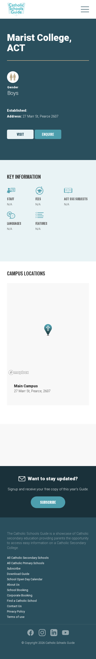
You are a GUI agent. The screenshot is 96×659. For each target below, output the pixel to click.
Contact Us (14, 606)
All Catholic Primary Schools (25, 563)
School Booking (17, 590)
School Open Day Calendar (24, 579)
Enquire (48, 134)
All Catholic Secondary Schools (28, 557)
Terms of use (15, 617)
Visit (20, 134)
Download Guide (18, 574)
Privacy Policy (16, 611)
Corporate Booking (19, 595)
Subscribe (48, 502)
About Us (13, 584)
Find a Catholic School (22, 600)
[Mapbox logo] (18, 372)
